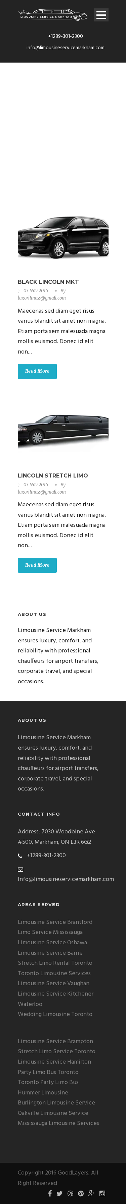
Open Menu (101, 14)
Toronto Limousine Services (54, 973)
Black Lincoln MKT (48, 282)
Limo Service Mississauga (50, 932)
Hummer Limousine (43, 1093)
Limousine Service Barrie (50, 953)
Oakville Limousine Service (53, 1113)
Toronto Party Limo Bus (48, 1082)
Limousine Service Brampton (55, 1042)
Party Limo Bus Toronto (48, 1072)
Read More (37, 371)
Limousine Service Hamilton (54, 1062)
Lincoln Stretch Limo (53, 475)
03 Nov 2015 (36, 291)
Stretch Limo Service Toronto (56, 1052)
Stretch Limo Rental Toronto (55, 963)
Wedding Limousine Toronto (55, 1014)
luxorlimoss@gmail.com (42, 298)
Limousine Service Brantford (55, 922)
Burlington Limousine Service (56, 1103)
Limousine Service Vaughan (53, 984)
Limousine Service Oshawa (52, 943)
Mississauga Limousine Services (58, 1123)
